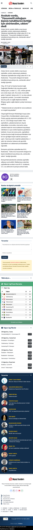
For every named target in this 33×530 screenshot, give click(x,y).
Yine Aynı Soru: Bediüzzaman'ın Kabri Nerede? (19, 403)
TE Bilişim (20, 523)
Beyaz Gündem (14, 176)
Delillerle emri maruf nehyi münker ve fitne (19, 463)
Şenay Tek (12, 446)
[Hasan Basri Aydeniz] (4, 425)
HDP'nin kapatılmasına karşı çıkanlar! (19, 411)
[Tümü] (31, 278)
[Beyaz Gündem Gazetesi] (16, 3)
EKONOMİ (26, 8)
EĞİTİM (15, 509)
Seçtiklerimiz (12, 470)
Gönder (4, 257)
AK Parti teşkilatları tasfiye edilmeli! (19, 448)
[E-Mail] (11, 179)
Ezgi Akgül (12, 416)
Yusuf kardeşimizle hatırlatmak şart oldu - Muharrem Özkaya (20, 440)
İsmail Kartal (13, 468)
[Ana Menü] (1, 3)
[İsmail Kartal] (4, 469)
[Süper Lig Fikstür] (31, 328)
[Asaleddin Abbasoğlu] (4, 388)
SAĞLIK (9, 509)
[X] (14, 490)
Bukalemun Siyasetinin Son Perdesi (18, 389)
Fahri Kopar (12, 409)
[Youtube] (19, 490)
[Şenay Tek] (4, 447)
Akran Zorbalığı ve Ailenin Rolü (17, 418)
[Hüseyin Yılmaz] (4, 403)
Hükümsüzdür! (13, 396)
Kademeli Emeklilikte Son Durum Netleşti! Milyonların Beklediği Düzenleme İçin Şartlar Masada (24, 232)
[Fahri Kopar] (4, 410)
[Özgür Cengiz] (4, 432)
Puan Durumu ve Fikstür (9, 498)
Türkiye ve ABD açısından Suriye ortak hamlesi (19, 426)
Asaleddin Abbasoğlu (15, 387)
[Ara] (31, 3)
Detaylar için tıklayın (16, 322)
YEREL (11, 511)
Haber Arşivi (6, 503)
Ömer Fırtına (13, 394)
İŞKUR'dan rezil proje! (15, 433)
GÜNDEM (4, 8)
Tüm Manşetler (7, 500)
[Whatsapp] (22, 490)
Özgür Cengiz (13, 431)
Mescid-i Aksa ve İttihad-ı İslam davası (19, 381)
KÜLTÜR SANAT (23, 509)
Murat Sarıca (13, 453)
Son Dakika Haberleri (8, 502)
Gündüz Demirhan (14, 460)
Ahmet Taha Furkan (15, 379)
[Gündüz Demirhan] (4, 462)
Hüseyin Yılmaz (13, 401)
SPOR (4, 509)
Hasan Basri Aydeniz (15, 423)
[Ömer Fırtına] (4, 395)
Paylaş (4, 66)
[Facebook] (11, 490)
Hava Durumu (6, 495)
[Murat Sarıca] (4, 454)
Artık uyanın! (12, 455)
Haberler (3, 12)
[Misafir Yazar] (4, 440)
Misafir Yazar (13, 438)
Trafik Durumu (6, 497)
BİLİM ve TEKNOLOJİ (15, 8)
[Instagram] (16, 490)
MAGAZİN (5, 511)
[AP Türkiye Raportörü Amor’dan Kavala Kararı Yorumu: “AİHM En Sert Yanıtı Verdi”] (8, 224)
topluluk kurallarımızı (15, 262)
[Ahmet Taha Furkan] (4, 380)
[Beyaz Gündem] (5, 177)
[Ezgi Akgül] (4, 417)
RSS (6, 518)
